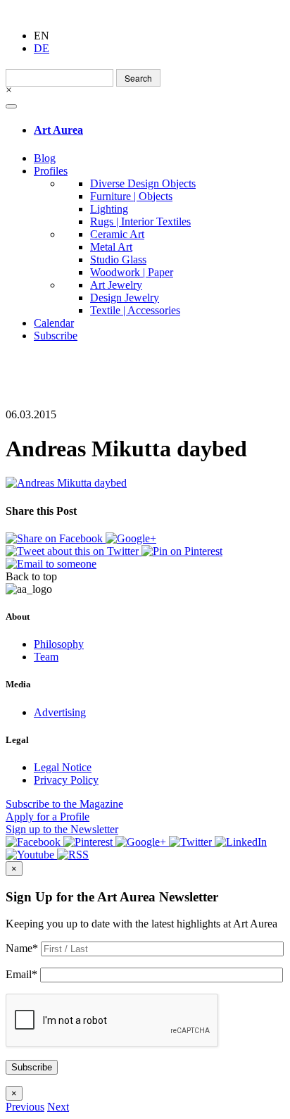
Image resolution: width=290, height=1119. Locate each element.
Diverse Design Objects (143, 183)
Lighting (109, 209)
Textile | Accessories (135, 310)
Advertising (60, 712)
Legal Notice (63, 767)
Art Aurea (58, 130)
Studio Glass (118, 259)
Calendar (54, 323)
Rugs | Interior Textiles (140, 221)
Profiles (51, 171)
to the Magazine (64, 804)
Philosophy (59, 644)
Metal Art (111, 247)
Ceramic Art (117, 234)
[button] (25, 1107)
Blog (45, 158)
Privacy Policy (66, 780)
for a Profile (47, 817)
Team (46, 657)
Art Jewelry (116, 285)
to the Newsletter (62, 829)
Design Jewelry (124, 298)
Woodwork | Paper (131, 272)
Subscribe (55, 336)
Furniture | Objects (131, 196)
